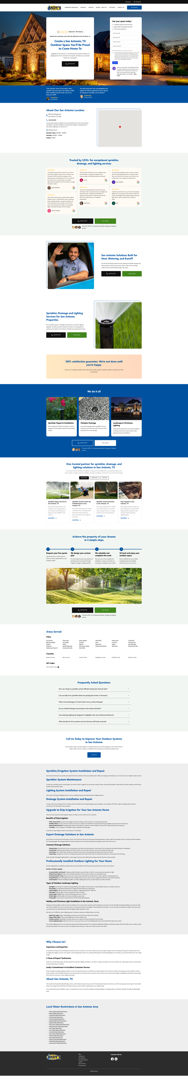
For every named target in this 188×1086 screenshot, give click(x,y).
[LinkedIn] (116, 1058)
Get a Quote (105, 221)
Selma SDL (115, 646)
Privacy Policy (123, 59)
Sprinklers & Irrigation (71, 7)
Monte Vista (115, 640)
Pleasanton (98, 644)
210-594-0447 (52, 120)
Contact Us (121, 7)
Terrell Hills (98, 640)
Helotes (81, 644)
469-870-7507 (138, 1)
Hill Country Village (84, 646)
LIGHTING (104, 478)
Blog (80, 1054)
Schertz (48, 644)
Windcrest (49, 646)
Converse (114, 642)
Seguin (113, 644)
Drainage (83, 7)
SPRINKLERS (84, 478)
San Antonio (49, 640)
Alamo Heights (83, 640)
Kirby (96, 642)
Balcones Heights (50, 642)
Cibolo (64, 644)
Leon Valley (66, 642)
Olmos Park (66, 640)
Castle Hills (131, 640)
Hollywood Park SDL (100, 646)
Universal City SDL (67, 648)
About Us (103, 7)
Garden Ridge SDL (67, 646)
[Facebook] (112, 1058)
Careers (81, 1062)
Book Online (128, 1)
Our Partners (82, 1058)
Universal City (132, 642)
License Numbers (83, 1060)
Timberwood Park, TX (52, 648)
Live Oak (81, 642)
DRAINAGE (94, 478)
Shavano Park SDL (133, 646)
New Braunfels (132, 644)
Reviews (98, 7)
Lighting (90, 7)
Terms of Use (129, 59)
